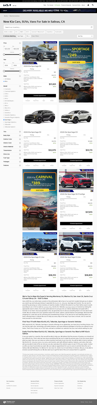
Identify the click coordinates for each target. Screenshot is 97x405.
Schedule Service (35, 383)
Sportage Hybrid (70, 307)
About (83, 5)
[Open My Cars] (88, 5)
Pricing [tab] (32, 69)
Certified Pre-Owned (11, 385)
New (45, 5)
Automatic (58, 32)
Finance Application (59, 383)
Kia (28, 36)
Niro (50, 307)
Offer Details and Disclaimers (67, 101)
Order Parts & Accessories (37, 388)
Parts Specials (34, 390)
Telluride (64, 303)
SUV (28, 32)
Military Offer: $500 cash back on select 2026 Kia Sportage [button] (33, 88)
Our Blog (79, 388)
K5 (60, 303)
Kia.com (8, 388)
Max (13, 46)
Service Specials (34, 385)
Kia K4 (57, 303)
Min (4, 46)
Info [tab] (48, 69)
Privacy (86, 402)
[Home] (7, 5)
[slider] (4, 55)
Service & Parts (76, 5)
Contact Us (80, 383)
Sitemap (82, 402)
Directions (79, 385)
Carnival (45, 307)
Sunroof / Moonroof (38, 32)
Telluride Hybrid (36, 342)
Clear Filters (35, 36)
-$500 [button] (54, 86)
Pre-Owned (50, 5)
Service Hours (34, 392)
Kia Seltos (45, 342)
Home (7, 383)
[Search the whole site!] (93, 5)
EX (16, 32)
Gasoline (50, 32)
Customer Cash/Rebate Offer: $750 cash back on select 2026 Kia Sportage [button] (33, 79)
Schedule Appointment (40, 95)
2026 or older (8, 32)
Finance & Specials (66, 5)
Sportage (20, 36)
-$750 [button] (54, 77)
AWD (22, 32)
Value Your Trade (58, 388)
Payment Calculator (59, 385)
